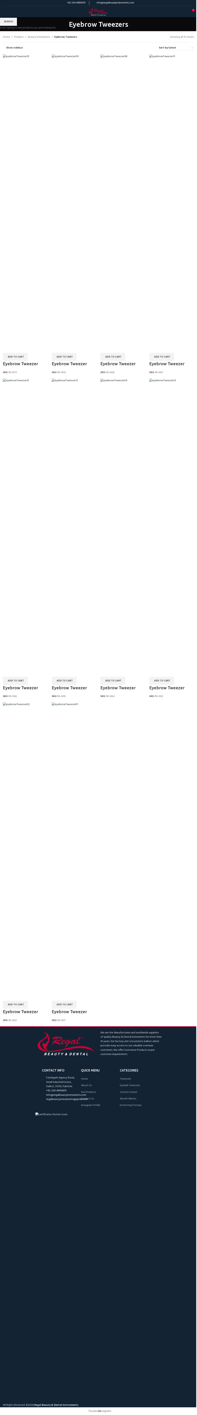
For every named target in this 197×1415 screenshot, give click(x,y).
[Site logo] (98, 11)
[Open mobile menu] (4, 12)
